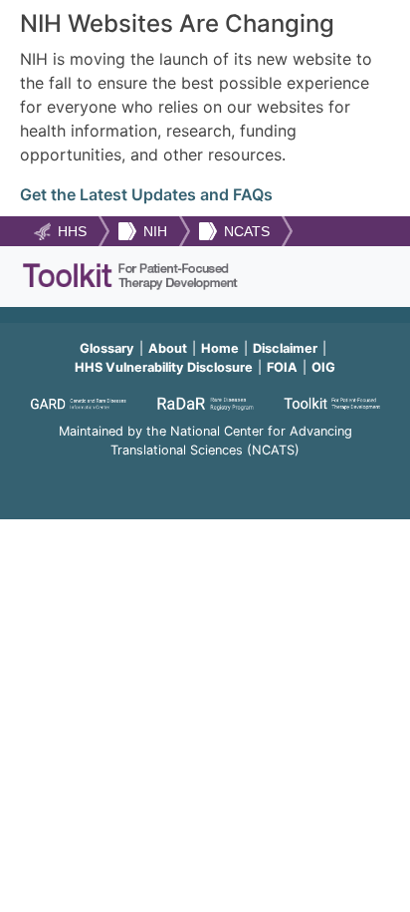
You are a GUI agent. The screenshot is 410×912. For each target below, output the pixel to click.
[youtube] (205, 476)
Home (220, 348)
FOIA (282, 367)
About (167, 348)
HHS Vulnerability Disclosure (164, 367)
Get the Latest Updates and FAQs (146, 194)
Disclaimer (285, 348)
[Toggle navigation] (363, 276)
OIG (323, 367)
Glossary (107, 348)
